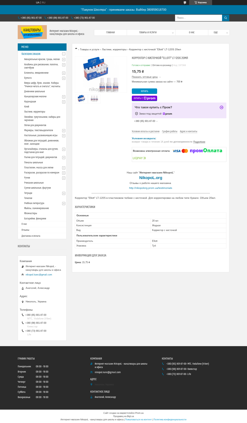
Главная (110, 32)
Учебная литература (34, 203)
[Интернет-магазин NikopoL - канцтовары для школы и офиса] (32, 32)
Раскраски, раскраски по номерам (41, 172)
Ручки (27, 177)
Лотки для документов (35, 125)
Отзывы (25, 230)
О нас (192, 32)
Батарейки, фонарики (35, 218)
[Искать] (225, 18)
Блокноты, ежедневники (36, 72)
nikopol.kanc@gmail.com (39, 274)
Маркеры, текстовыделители (38, 130)
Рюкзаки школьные (34, 182)
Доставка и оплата (31, 236)
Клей (26, 106)
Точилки (28, 198)
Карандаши (30, 101)
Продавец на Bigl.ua (123, 416)
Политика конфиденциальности (170, 419)
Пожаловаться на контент (138, 419)
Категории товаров (31, 53)
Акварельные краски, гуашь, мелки (42, 59)
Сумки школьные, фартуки (37, 187)
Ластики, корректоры (114, 49)
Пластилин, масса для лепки (38, 167)
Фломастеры (30, 213)
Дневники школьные (34, 91)
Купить (144, 91)
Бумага (28, 77)
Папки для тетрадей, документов (40, 157)
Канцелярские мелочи (35, 96)
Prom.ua (139, 413)
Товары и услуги (148, 32)
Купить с (138, 98)
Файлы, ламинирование (36, 208)
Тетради (28, 193)
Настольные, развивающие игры (41, 135)
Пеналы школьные (33, 162)
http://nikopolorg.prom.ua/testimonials (150, 187)
